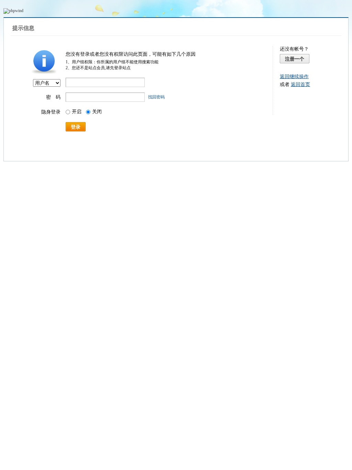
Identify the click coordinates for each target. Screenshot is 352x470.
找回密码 (156, 97)
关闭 (97, 111)
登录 (75, 127)
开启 (76, 111)
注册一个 (294, 59)
